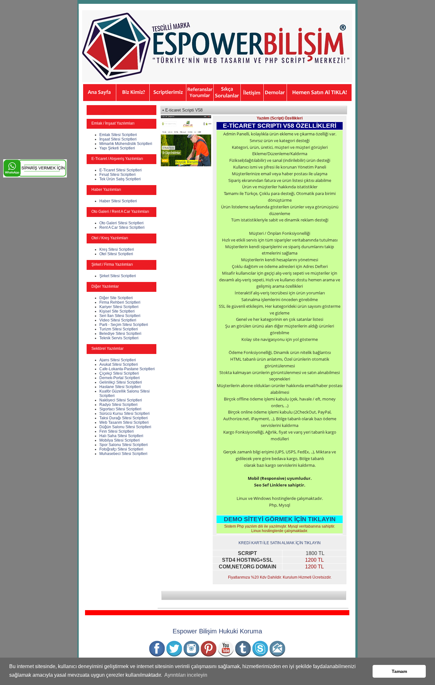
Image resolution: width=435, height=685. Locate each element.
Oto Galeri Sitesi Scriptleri (121, 223)
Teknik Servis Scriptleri (119, 338)
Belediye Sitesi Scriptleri (120, 333)
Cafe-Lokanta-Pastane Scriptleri (127, 369)
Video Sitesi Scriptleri (117, 320)
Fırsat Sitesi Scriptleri (117, 174)
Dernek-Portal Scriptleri (119, 378)
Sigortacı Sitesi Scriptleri (120, 409)
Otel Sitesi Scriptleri (116, 254)
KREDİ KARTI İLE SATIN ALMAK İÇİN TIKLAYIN (280, 543)
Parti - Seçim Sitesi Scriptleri (123, 324)
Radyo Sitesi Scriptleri (118, 404)
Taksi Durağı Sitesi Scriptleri (123, 418)
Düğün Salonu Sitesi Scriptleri (125, 427)
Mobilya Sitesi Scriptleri (119, 440)
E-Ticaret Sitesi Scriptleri (120, 170)
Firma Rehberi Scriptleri (119, 302)
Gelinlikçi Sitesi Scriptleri (120, 382)
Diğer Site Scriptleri (116, 298)
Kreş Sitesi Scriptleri (116, 249)
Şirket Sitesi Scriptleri (117, 276)
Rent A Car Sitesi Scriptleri (122, 227)
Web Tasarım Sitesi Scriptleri (124, 422)
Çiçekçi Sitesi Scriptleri (119, 373)
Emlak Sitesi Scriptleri (118, 135)
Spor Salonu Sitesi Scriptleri (123, 445)
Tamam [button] (399, 671)
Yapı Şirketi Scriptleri (117, 148)
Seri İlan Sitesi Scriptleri (119, 316)
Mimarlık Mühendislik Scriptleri (125, 143)
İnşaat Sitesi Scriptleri (118, 139)
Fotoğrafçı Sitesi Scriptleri (121, 449)
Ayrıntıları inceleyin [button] (185, 675)
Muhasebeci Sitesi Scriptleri (123, 453)
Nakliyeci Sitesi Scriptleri (120, 400)
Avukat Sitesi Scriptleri (118, 364)
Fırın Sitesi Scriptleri (116, 431)
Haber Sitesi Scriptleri (118, 201)
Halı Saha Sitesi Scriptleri (121, 436)
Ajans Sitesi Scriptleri (117, 360)
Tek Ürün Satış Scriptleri (120, 179)
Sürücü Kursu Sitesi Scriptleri (124, 413)
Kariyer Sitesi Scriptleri (119, 307)
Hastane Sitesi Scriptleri (120, 387)
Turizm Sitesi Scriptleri (118, 329)
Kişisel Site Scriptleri (117, 311)
